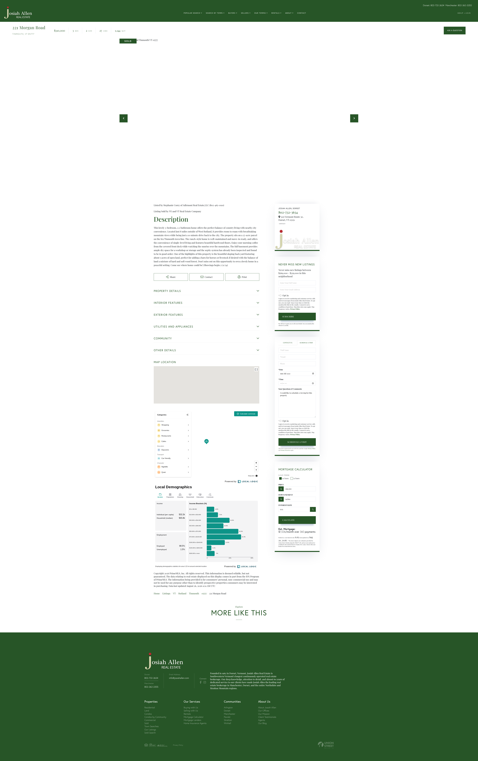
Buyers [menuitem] (231, 13)
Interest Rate (285, 505)
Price (281, 484)
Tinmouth (194, 593)
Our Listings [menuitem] (150, 729)
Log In (468, 13)
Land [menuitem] (146, 710)
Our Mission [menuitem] (264, 713)
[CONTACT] (455, 30)
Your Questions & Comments (290, 389)
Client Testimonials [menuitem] (267, 717)
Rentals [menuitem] (275, 13)
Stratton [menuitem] (228, 720)
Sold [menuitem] (146, 723)
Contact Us (281, 224)
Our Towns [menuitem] (260, 13)
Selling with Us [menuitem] (191, 710)
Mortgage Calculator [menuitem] (193, 717)
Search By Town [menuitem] (214, 13)
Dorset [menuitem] (227, 710)
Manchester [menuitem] (229, 713)
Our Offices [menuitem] (263, 710)
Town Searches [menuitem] (151, 726)
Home (157, 593)
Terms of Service (285, 450)
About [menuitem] (288, 13)
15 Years (296, 478)
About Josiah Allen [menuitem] (267, 707)
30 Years (285, 478)
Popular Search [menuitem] (192, 13)
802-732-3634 (437, 5)
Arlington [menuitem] (228, 707)
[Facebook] (201, 682)
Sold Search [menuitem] (150, 732)
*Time (280, 379)
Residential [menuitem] (149, 707)
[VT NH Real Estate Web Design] (326, 745)
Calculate (288, 520)
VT (174, 593)
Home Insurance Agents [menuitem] (195, 723)
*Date (280, 369)
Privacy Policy (295, 309)
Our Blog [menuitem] (262, 723)
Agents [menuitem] (261, 720)
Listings (166, 593)
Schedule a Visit (306, 343)
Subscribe (288, 316)
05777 (204, 593)
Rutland (182, 593)
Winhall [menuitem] (227, 723)
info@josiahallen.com (179, 678)
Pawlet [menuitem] (227, 717)
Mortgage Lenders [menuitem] (192, 720)
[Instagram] (204, 682)
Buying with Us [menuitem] (191, 707)
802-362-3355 (465, 5)
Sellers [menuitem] (245, 13)
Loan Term (283, 475)
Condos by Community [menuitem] (155, 717)
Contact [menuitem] (301, 13)
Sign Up (460, 13)
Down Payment (285, 495)
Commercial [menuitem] (150, 720)
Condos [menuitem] (148, 713)
